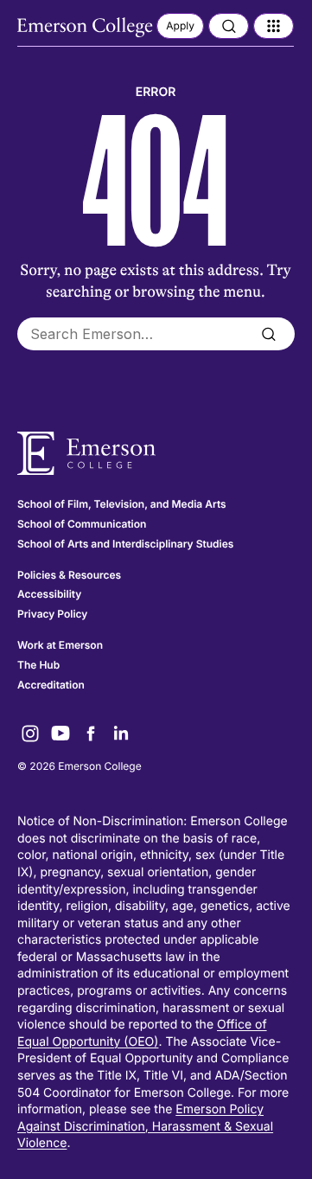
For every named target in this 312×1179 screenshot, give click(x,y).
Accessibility (49, 593)
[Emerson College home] (155, 454)
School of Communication (81, 523)
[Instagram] (30, 733)
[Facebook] (91, 733)
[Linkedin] (121, 733)
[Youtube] (60, 733)
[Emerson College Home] (86, 27)
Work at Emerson (60, 644)
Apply (180, 25)
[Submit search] (268, 334)
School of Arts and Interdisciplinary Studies (125, 543)
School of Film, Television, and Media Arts (121, 503)
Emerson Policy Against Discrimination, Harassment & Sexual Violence (145, 1126)
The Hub (38, 664)
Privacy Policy (52, 613)
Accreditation (51, 684)
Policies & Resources (69, 574)
